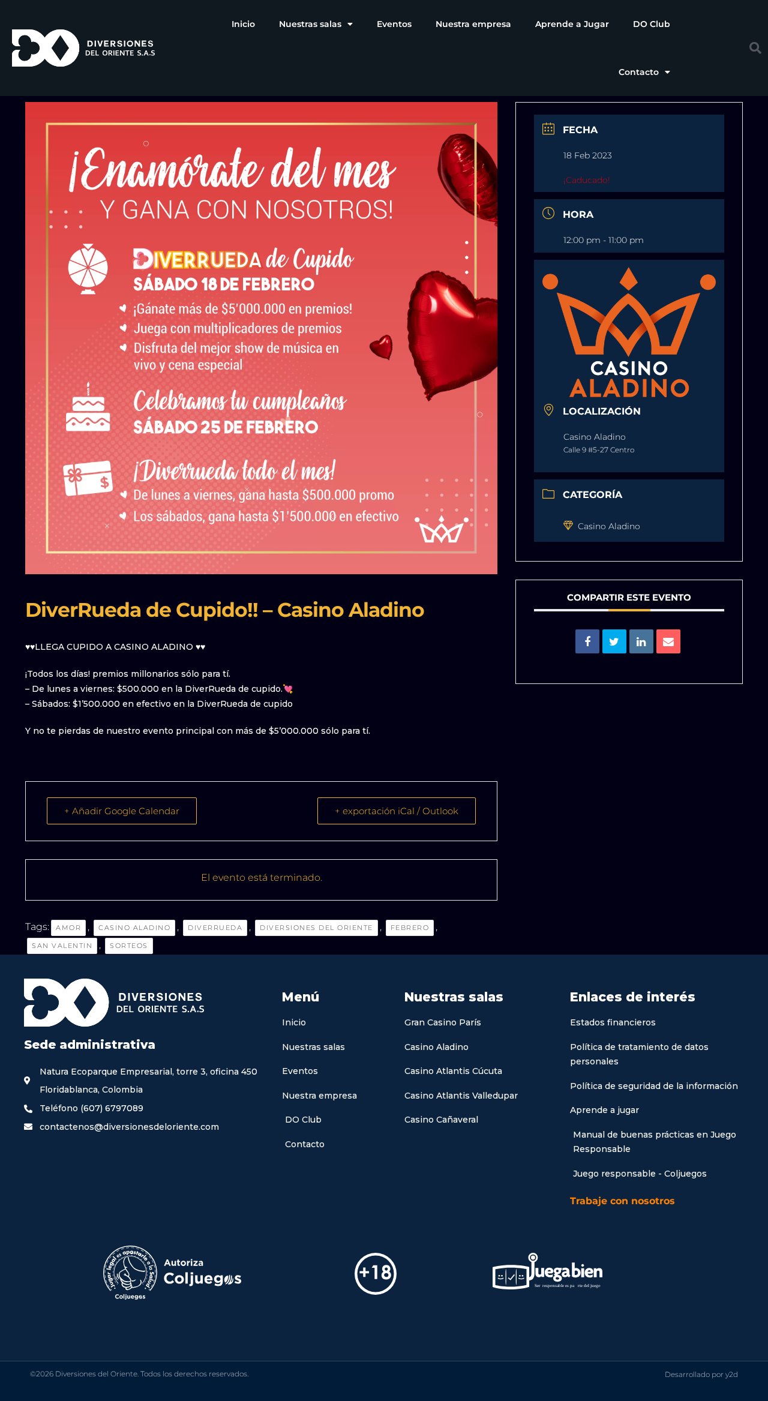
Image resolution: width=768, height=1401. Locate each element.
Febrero (410, 927)
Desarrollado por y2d (701, 1374)
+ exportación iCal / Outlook (396, 811)
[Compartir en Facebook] (587, 641)
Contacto (639, 72)
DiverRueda (215, 927)
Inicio (243, 24)
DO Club (651, 24)
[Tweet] (614, 641)
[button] (755, 48)
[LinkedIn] (641, 641)
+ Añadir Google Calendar (121, 811)
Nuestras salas (310, 24)
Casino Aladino (134, 927)
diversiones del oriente (316, 927)
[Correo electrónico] (668, 641)
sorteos (129, 945)
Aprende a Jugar (572, 24)
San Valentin (62, 945)
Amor (68, 927)
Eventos (394, 24)
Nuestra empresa (473, 24)
